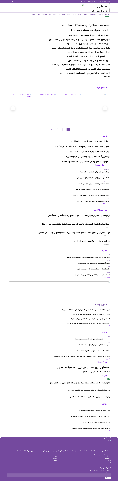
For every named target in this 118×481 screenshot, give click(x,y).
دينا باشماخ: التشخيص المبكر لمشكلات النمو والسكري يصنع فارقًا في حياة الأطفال (79, 216)
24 (55, 129)
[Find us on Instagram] (14, 1)
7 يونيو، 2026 (106, 235)
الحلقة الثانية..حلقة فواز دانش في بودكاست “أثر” (96, 372)
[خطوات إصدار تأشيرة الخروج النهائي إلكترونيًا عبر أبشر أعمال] (69, 108)
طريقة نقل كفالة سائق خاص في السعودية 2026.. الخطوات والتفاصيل (91, 428)
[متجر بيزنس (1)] (45, 7)
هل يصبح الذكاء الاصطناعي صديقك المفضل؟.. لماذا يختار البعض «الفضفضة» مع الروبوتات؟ (85, 310)
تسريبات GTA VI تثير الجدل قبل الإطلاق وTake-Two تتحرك (88, 44)
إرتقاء (63, 14)
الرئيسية (107, 14)
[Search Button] (19, 15)
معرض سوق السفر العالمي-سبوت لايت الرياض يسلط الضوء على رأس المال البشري (79, 40)
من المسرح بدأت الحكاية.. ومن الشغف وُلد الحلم (92, 241)
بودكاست (44, 14)
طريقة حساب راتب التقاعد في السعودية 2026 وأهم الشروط (88, 69)
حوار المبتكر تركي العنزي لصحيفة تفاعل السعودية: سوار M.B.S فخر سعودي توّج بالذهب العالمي (74, 233)
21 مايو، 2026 (106, 244)
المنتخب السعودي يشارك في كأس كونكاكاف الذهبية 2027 (93, 201)
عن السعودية (93, 14)
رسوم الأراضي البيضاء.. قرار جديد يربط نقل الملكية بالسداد (88, 56)
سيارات (85, 14)
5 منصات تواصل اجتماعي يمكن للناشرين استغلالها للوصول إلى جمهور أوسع (89, 319)
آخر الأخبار (100, 14)
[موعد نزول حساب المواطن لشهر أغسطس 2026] (19, 108)
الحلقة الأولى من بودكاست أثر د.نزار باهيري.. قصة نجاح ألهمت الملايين (83, 368)
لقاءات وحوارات (53, 462)
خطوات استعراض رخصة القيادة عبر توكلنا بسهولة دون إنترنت (93, 410)
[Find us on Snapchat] (10, 1)
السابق (107, 203)
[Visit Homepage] (99, 7)
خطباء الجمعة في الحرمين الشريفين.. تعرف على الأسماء (89, 52)
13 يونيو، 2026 (106, 218)
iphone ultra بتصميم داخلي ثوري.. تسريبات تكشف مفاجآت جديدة (86, 25)
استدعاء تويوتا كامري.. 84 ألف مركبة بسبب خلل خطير (96, 422)
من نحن (95, 1)
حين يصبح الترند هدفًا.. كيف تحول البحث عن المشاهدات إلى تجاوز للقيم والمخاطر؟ (88, 323)
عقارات (74, 14)
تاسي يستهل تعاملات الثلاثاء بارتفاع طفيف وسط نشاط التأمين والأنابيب (82, 146)
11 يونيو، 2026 (106, 227)
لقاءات (38, 14)
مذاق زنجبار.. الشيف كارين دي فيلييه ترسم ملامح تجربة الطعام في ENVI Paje (81, 65)
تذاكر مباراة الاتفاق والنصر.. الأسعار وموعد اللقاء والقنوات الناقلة (86, 162)
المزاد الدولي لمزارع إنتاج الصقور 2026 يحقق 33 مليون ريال (88, 35)
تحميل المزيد (107, 76)
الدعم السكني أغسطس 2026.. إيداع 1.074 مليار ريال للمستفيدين (92, 275)
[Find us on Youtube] (8, 1)
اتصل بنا (83, 1)
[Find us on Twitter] (12, 1)
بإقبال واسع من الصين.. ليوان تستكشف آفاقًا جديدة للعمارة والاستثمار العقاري (80, 48)
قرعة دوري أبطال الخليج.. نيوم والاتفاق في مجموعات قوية (88, 157)
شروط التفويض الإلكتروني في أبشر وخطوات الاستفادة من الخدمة (85, 73)
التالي (50, 129)
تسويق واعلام (56, 14)
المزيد (33, 14)
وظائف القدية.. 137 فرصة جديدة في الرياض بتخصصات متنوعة (93, 269)
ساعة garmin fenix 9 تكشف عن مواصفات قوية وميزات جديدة (93, 350)
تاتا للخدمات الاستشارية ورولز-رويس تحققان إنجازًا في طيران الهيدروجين (90, 416)
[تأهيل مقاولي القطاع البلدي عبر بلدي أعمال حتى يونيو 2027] (44, 108)
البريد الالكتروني (107, 472)
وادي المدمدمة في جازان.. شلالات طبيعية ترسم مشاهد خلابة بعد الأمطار (90, 396)
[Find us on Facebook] (16, 1)
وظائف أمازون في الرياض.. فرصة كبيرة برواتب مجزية (90, 30)
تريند (50, 14)
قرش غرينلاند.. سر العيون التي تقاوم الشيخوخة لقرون (90, 151)
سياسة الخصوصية (89, 1)
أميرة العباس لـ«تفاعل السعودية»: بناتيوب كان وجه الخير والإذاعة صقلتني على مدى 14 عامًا (76, 224)
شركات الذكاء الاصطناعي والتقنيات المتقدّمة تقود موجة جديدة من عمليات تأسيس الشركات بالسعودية (82, 356)
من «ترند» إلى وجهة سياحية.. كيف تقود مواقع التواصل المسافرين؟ (91, 314)
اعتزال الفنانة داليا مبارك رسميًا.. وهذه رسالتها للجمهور (89, 61)
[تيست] (94, 108)
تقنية (79, 14)
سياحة (68, 14)
